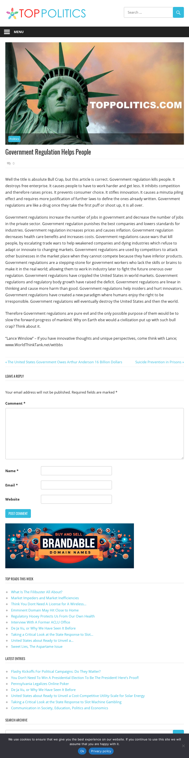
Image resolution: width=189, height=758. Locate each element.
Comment (15, 403)
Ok (82, 751)
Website (12, 499)
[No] (183, 745)
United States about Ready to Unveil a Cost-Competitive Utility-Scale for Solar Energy (78, 695)
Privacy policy (101, 751)
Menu (19, 32)
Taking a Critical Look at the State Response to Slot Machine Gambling (66, 702)
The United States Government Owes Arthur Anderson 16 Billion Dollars (64, 362)
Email (11, 485)
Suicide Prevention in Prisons (158, 362)
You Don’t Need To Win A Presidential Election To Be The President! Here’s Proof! (75, 677)
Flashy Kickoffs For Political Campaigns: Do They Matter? (55, 671)
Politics (14, 139)
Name (11, 470)
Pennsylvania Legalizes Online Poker (40, 683)
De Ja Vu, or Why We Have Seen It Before (43, 689)
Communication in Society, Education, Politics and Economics (59, 708)
